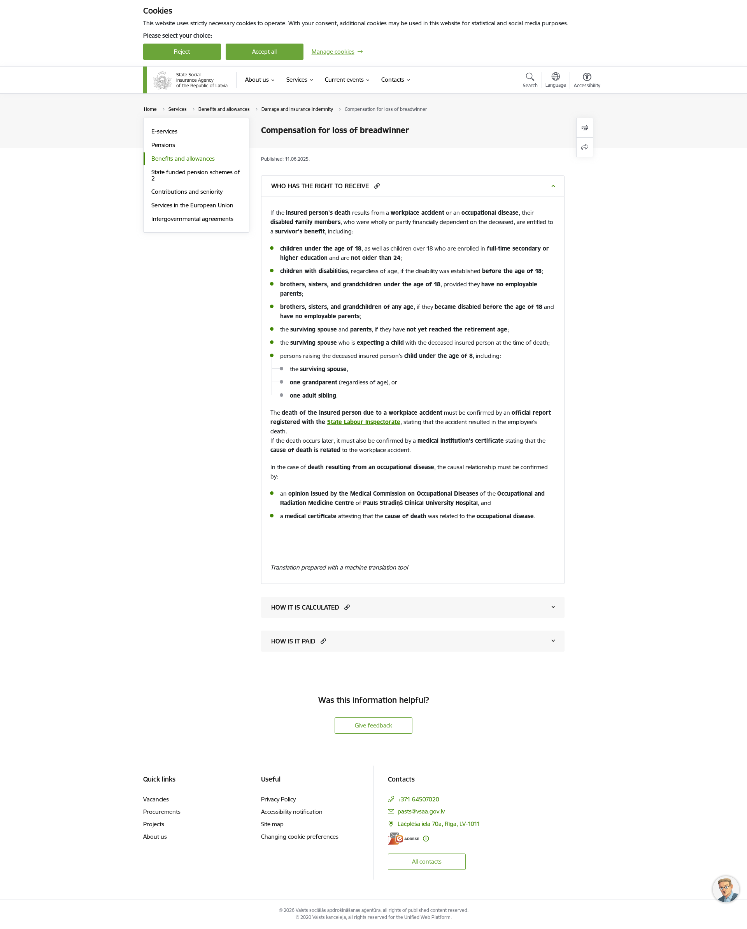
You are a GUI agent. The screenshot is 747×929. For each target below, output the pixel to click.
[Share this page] (585, 147)
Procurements (162, 811)
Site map (272, 824)
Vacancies (156, 799)
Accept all (264, 51)
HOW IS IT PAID (293, 641)
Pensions (163, 145)
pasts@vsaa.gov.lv (421, 811)
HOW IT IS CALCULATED (305, 607)
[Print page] (585, 127)
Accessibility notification (292, 811)
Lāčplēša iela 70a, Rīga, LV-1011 (439, 823)
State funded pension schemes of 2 (195, 175)
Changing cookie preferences (299, 836)
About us (155, 836)
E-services (164, 131)
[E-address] (403, 838)
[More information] (426, 838)
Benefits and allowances (183, 158)
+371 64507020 (418, 799)
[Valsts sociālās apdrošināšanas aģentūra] (190, 80)
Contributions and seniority (187, 191)
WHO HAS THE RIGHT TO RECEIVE (320, 186)
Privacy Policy (278, 799)
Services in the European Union (192, 205)
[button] (376, 186)
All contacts (427, 861)
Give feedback (373, 725)
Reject (182, 51)
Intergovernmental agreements (192, 219)
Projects (153, 824)
